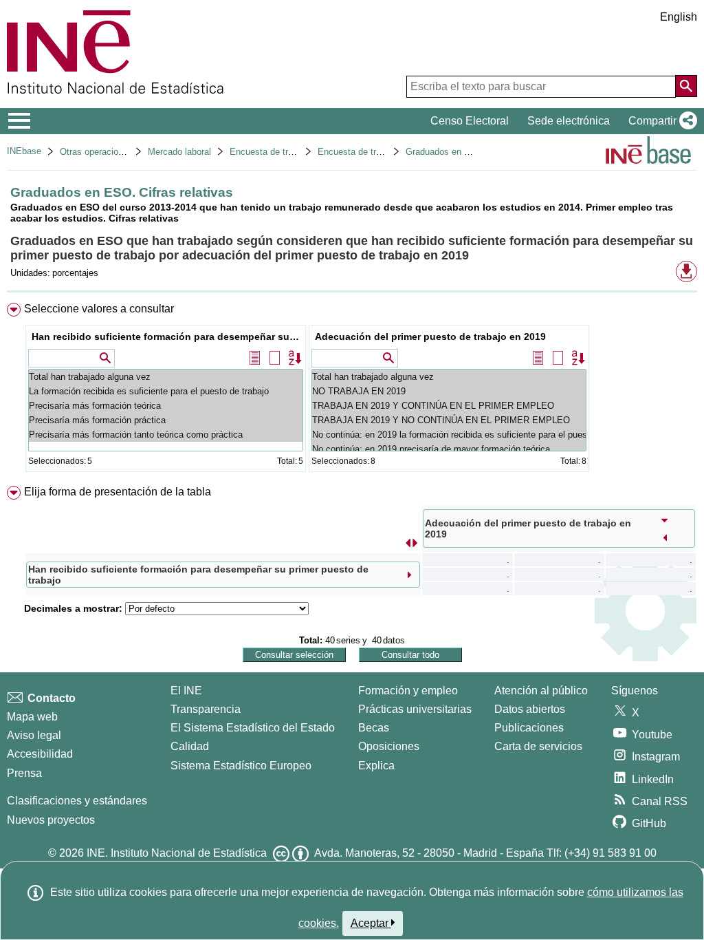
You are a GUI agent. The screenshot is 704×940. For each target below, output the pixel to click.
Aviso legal (34, 735)
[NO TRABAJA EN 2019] (449, 391)
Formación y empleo (408, 690)
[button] (660, 121)
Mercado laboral (179, 152)
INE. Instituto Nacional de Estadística (177, 853)
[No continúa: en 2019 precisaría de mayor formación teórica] (449, 449)
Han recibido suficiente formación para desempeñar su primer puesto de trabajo (167, 336)
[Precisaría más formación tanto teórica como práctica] (165, 434)
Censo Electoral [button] (469, 121)
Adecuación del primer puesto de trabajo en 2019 (430, 336)
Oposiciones (388, 746)
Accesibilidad (40, 754)
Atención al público (541, 690)
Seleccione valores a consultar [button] (99, 308)
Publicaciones (529, 728)
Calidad (189, 746)
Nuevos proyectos (51, 820)
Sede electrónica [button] (568, 121)
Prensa (24, 773)
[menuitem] (352, 390)
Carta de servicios (538, 746)
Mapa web (32, 717)
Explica (376, 765)
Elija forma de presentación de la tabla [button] (117, 492)
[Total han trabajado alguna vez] (165, 377)
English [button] (678, 17)
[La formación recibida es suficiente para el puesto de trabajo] (165, 391)
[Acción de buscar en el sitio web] (686, 86)
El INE (186, 690)
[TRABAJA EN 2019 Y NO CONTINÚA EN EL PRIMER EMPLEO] (449, 420)
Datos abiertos (529, 709)
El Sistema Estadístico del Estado (252, 728)
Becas (373, 728)
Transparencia (205, 709)
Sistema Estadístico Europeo (240, 765)
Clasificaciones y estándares (77, 801)
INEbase (24, 151)
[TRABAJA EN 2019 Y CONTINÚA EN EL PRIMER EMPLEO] (449, 405)
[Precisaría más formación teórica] (165, 405)
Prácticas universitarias (415, 709)
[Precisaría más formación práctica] (165, 420)
